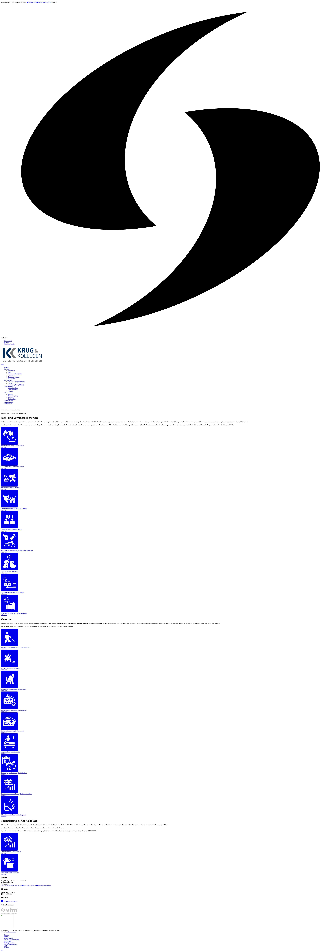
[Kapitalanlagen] (9, 850)
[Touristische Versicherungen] (9, 611)
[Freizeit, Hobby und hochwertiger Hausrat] (9, 549)
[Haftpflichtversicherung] (9, 444)
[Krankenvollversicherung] (9, 729)
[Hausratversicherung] (9, 486)
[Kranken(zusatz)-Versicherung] (9, 708)
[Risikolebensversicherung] (9, 687)
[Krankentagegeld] (9, 771)
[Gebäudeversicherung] (9, 507)
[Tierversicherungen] (9, 570)
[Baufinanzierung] (9, 871)
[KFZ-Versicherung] (9, 465)
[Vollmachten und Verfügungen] (9, 813)
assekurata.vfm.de (11, 932)
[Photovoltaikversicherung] (9, 591)
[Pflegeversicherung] (9, 750)
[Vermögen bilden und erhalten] (9, 792)
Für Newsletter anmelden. (11, 901)
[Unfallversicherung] (9, 666)
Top (2, 950)
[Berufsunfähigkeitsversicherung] (9, 645)
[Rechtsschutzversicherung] (9, 528)
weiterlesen (4, 447)
